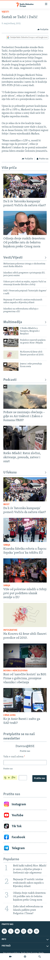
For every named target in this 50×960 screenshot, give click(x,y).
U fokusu (10, 472)
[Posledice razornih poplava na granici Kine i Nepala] (10, 343)
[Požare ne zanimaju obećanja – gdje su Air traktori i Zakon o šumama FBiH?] (25, 397)
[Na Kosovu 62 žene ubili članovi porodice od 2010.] (10, 355)
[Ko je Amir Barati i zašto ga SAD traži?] (25, 700)
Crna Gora (9, 715)
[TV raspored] (36, 931)
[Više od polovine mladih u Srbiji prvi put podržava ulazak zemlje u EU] (25, 570)
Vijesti (5, 12)
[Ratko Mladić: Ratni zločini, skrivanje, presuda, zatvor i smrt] (25, 438)
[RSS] (30, 931)
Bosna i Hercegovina (15, 671)
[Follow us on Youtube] (17, 931)
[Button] (42, 29)
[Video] (10, 956)
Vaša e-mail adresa (14, 757)
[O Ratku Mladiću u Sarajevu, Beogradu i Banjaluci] (10, 331)
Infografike (10, 630)
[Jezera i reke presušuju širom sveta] (10, 366)
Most (6, 504)
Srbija (6, 545)
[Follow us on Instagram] (23, 931)
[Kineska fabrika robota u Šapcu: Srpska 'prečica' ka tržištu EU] (25, 530)
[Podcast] (25, 956)
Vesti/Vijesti (12, 258)
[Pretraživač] (39, 956)
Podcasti (10, 380)
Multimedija (12, 322)
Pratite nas (39, 778)
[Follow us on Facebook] (4, 931)
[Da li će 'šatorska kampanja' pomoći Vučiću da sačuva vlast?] (25, 186)
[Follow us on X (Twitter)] (10, 931)
